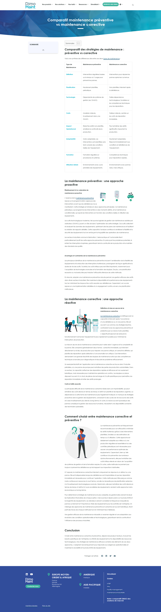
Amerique (89, 574)
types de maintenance (111, 58)
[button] (132, 5)
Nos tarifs (71, 4)
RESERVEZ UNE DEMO (111, 4)
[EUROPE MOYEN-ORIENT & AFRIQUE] (48, 574)
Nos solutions (59, 4)
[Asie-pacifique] (80, 584)
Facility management (114, 590)
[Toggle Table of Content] (77, 43)
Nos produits (46, 4)
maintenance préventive (85, 198)
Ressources (83, 4)
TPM (108, 587)
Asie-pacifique (91, 584)
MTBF (109, 584)
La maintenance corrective (110, 316)
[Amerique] (80, 574)
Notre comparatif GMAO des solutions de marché (118, 600)
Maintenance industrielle (116, 593)
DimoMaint (95, 4)
